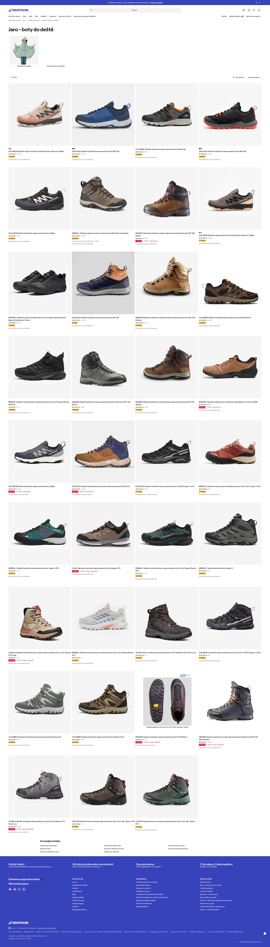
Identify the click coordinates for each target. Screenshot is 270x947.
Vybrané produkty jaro (48, 845)
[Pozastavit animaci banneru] (256, 2)
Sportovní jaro (45, 849)
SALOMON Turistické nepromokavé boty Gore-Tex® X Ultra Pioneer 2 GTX (230, 653)
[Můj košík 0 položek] (259, 10)
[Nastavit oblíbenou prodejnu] (243, 10)
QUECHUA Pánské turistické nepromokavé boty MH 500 (95, 151)
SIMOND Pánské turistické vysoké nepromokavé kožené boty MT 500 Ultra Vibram (228, 738)
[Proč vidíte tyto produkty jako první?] (234, 77)
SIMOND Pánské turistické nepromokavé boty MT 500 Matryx (161, 737)
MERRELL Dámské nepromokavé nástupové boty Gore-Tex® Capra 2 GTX (230, 486)
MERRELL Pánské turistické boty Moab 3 (216, 568)
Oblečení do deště (24, 66)
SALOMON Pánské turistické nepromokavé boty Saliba (31, 233)
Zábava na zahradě (111, 852)
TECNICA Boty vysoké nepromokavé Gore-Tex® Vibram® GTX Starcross (165, 653)
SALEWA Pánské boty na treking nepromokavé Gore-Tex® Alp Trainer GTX (103, 821)
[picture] (39, 114)
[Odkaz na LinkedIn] (24, 889)
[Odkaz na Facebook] (10, 889)
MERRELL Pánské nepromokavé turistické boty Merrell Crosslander (100, 233)
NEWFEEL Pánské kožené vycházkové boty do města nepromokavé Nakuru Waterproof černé (37, 319)
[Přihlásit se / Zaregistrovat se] (253, 10)
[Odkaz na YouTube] (14, 889)
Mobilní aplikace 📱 (236, 16)
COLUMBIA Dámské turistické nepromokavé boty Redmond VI (34, 737)
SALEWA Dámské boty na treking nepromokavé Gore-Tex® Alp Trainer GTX (165, 822)
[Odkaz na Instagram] (19, 889)
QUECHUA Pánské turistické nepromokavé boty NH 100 (95, 318)
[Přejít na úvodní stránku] (18, 10)
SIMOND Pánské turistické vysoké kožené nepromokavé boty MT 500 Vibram (165, 403)
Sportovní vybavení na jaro (178, 849)
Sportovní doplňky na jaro (49, 852)
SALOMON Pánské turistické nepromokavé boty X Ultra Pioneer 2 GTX (164, 486)
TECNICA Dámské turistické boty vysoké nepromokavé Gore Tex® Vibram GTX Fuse (39, 654)
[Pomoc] (248, 10)
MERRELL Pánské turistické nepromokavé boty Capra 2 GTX (33, 568)
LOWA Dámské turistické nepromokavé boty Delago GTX (96, 568)
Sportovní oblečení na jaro (114, 849)
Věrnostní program (253, 16)
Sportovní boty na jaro (176, 845)
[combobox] (255, 77)
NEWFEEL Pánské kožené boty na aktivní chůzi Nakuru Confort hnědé (228, 402)
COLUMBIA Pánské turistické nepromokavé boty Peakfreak (160, 149)
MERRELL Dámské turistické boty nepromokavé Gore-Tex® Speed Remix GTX (103, 654)
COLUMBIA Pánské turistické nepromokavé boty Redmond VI (225, 318)
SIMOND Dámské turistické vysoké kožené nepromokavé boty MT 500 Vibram (165, 319)
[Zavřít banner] (260, 2)
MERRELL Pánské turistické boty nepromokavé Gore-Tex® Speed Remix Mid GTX (39, 403)
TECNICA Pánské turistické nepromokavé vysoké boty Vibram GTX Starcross (36, 822)
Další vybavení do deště (56, 66)
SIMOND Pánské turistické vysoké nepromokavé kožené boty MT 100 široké (101, 403)
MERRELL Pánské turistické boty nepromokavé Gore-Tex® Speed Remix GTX (166, 569)
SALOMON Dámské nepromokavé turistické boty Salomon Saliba (36, 151)
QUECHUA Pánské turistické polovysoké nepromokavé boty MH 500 (101, 486)
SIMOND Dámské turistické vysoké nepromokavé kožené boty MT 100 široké (165, 234)
